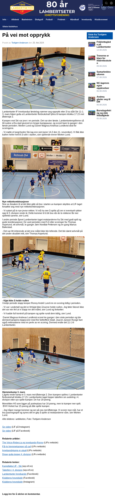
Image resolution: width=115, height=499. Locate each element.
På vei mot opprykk (26, 35)
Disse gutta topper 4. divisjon (16, 454)
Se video (6, 427)
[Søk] (106, 3)
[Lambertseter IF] (57, 8)
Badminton (27, 19)
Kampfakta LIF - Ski (12, 466)
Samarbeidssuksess (104, 73)
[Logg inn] (111, 3)
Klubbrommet (101, 19)
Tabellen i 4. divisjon (12, 470)
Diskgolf (39, 19)
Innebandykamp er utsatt (14, 450)
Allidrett (15, 19)
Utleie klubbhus (10, 26)
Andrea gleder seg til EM (103, 99)
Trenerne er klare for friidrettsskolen (104, 59)
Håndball (74, 19)
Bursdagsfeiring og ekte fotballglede (104, 113)
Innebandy (87, 19)
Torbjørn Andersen (20, 42)
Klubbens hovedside (12, 478)
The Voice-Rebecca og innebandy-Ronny (22, 442)
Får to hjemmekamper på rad (16, 446)
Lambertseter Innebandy (14, 474)
